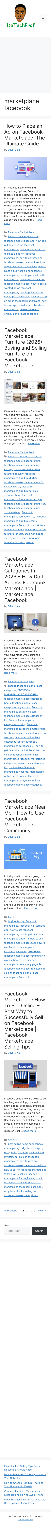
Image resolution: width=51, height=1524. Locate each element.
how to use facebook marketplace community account (24, 947)
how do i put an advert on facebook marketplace (25, 245)
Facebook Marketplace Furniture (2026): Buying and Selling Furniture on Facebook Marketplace (25, 347)
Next (42, 1210)
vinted (34, 1195)
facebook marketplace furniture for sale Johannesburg (21, 491)
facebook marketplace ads (23, 236)
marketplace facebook (25, 313)
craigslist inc (27, 1148)
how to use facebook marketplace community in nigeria (24, 955)
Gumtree (23, 1152)
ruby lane (9, 1191)
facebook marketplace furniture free (24, 503)
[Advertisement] (25, 64)
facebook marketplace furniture (22, 460)
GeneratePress (25, 1519)
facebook (13, 917)
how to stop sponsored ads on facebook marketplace (25, 305)
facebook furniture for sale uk (25, 456)
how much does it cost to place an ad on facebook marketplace (24, 253)
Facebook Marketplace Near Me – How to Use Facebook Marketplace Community (25, 815)
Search (8, 1225)
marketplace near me (16, 771)
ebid (13, 1152)
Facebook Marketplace (21, 232)
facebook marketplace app (19, 240)
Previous (10, 1210)
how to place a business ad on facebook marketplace (25, 270)
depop (38, 1148)
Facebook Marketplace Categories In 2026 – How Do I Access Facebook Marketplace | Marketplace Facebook (25, 579)
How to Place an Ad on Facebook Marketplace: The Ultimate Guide (24, 135)
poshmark (36, 1186)
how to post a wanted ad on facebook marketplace (25, 288)
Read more (34, 443)
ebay (7, 1152)
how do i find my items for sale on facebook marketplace (24, 1156)
